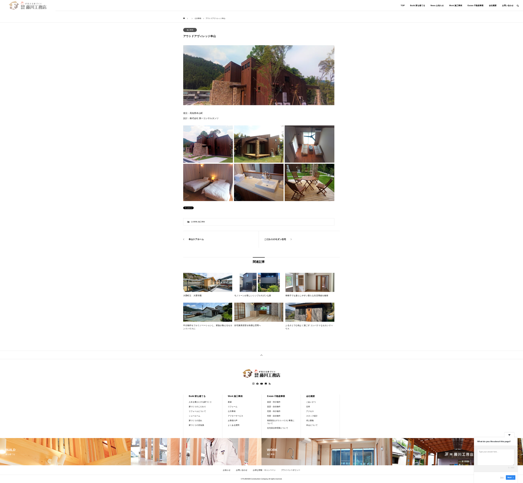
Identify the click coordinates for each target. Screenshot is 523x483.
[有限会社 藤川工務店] (28, 5)
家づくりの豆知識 (196, 425)
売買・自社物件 (273, 416)
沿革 (308, 406)
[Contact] (266, 383)
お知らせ (226, 470)
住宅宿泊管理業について (277, 428)
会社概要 (493, 5)
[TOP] (261, 355)
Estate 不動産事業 (476, 5)
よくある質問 (233, 425)
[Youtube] (261, 383)
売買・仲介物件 (273, 411)
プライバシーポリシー (290, 470)
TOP (403, 5)
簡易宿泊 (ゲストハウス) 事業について (280, 421)
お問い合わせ (507, 5)
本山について (312, 425)
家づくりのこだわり (197, 406)
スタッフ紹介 (312, 416)
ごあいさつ (311, 402)
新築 (230, 402)
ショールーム (194, 416)
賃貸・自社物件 (273, 406)
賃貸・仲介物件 (273, 402)
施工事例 (190, 30)
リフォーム (232, 406)
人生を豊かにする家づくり (200, 402)
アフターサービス (235, 416)
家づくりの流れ (195, 420)
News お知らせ (437, 5)
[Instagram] (253, 383)
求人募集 (310, 420)
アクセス (310, 411)
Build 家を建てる (417, 5)
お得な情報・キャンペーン (264, 470)
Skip (502, 477)
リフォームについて (197, 411)
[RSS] (270, 383)
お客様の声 (232, 420)
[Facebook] (257, 383)
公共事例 (194, 222)
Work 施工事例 (455, 5)
